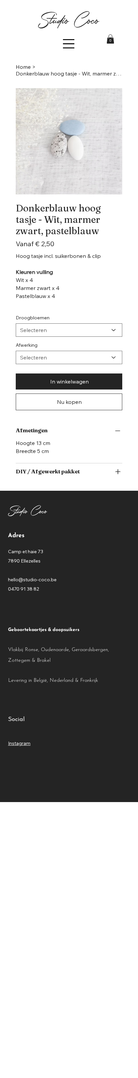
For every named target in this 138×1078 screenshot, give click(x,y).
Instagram (19, 743)
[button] (110, 38)
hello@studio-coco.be (32, 580)
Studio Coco (68, 19)
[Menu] (69, 44)
